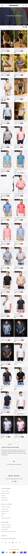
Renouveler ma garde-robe (7, 286)
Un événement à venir (20, 286)
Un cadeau (7, 288)
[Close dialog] (26, 265)
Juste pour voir (20, 288)
